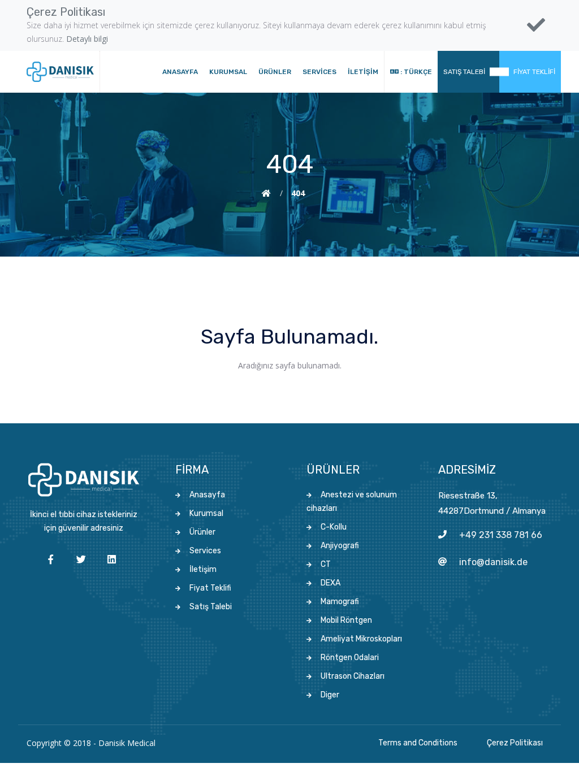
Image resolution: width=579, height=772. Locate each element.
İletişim (363, 72)
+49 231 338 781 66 (500, 535)
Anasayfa (180, 72)
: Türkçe (415, 72)
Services (319, 72)
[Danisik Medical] (60, 72)
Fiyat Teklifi (534, 72)
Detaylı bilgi (87, 38)
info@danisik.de (493, 562)
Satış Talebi (464, 72)
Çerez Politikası (515, 743)
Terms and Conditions (417, 743)
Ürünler (274, 72)
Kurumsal (228, 72)
